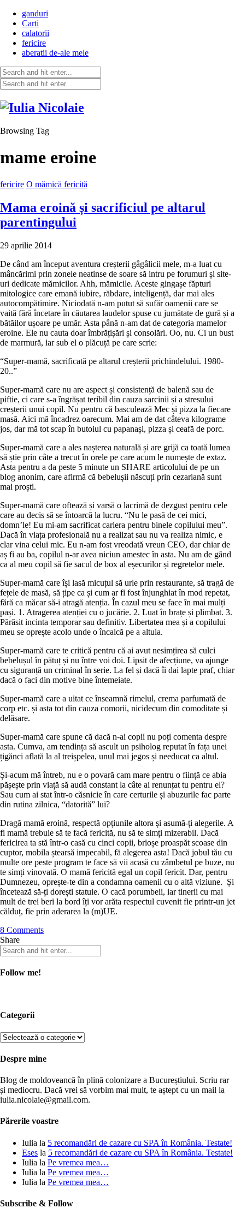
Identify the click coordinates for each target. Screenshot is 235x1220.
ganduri (35, 13)
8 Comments (22, 930)
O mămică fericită (56, 184)
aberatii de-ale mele (55, 52)
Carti (30, 23)
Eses (30, 1152)
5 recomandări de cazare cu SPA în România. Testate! (140, 1142)
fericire (34, 42)
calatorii (35, 33)
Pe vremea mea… (78, 1162)
